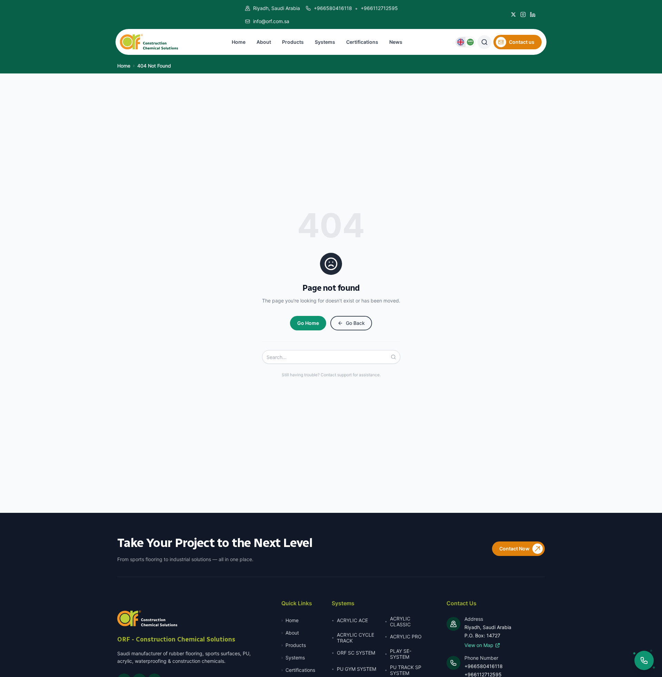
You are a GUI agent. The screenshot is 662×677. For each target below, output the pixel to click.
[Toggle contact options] (644, 660)
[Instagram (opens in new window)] (523, 14)
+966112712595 (379, 8)
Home (123, 66)
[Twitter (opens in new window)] (513, 14)
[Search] (395, 357)
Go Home (308, 323)
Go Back (355, 323)
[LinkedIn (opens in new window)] (532, 14)
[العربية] (470, 42)
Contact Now (514, 548)
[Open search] (484, 42)
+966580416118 (333, 8)
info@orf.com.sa (271, 21)
